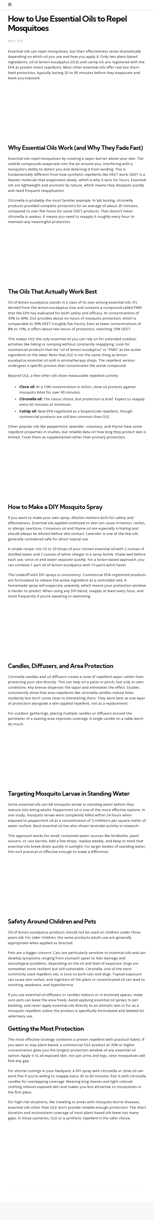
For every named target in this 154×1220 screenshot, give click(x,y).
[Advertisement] (77, 111)
